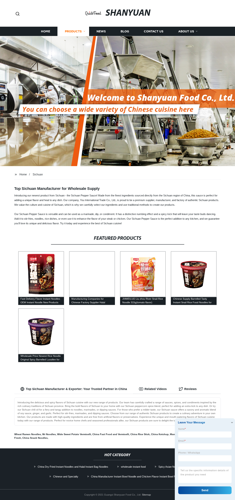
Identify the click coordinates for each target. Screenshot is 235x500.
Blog (125, 31)
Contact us (153, 31)
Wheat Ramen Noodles (27, 434)
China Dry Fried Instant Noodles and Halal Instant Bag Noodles (73, 466)
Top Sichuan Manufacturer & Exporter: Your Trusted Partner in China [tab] (76, 389)
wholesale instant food (133, 466)
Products (73, 31)
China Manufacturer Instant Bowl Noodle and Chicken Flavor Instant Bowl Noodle (136, 476)
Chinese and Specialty (65, 476)
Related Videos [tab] (156, 389)
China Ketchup (160, 434)
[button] (17, 14)
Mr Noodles (49, 434)
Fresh (17, 437)
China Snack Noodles (35, 437)
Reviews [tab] (190, 389)
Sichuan (38, 174)
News (101, 31)
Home (45, 31)
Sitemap (146, 494)
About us (186, 31)
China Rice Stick (140, 434)
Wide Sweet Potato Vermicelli (74, 434)
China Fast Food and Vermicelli (110, 434)
